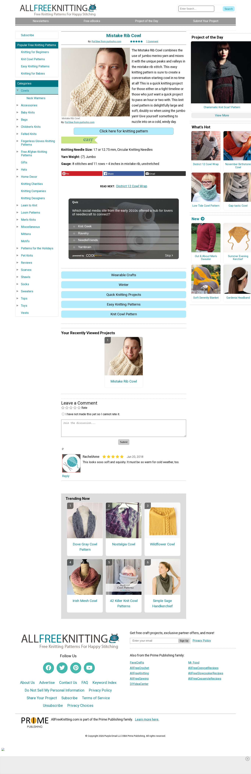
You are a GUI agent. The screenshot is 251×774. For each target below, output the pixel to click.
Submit (125, 410)
